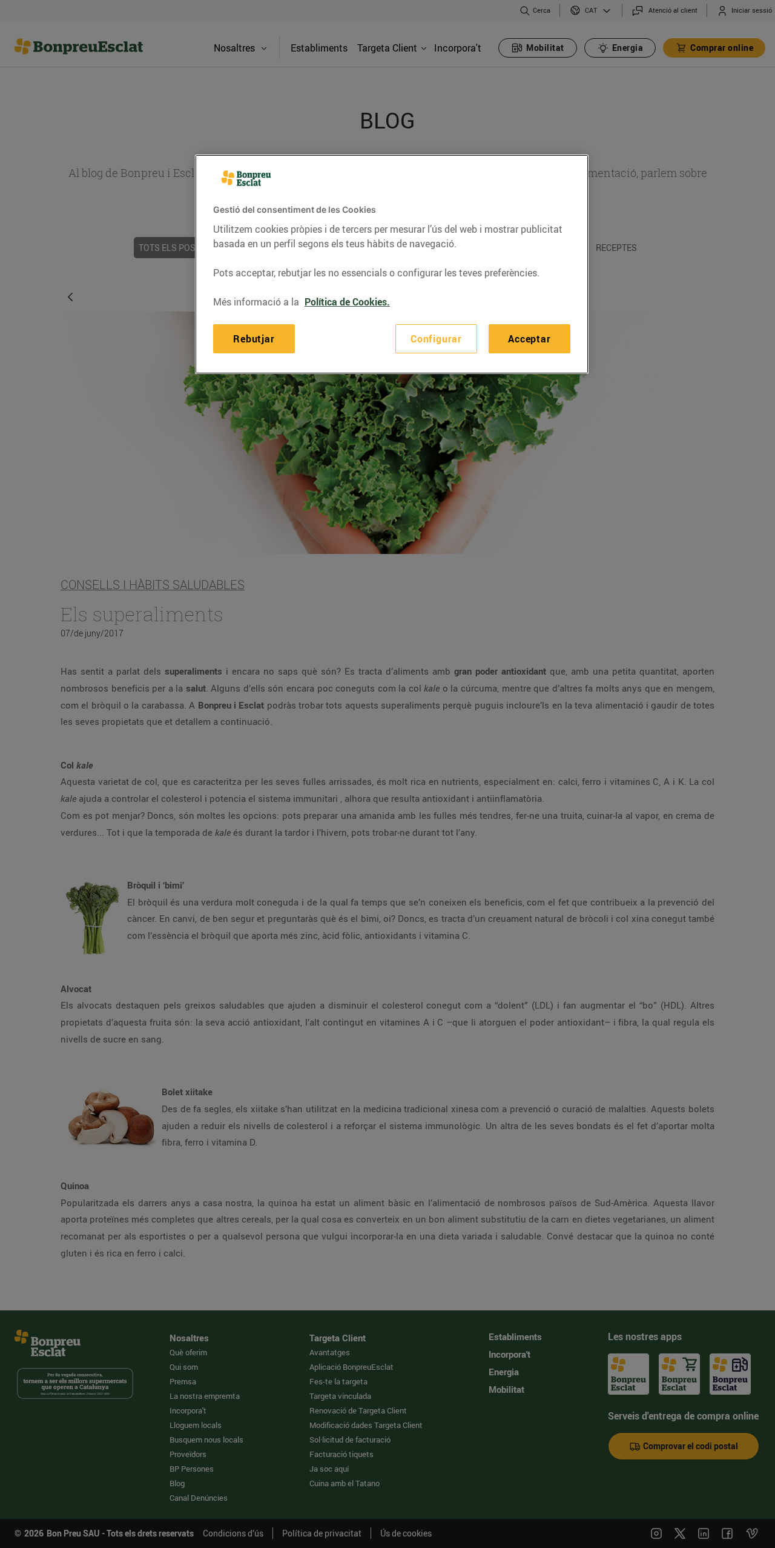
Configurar (436, 338)
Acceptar (529, 338)
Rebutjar (253, 338)
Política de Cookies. (347, 302)
